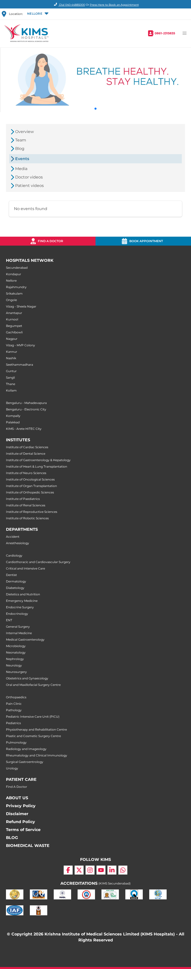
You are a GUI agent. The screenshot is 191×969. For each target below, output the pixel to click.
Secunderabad (17, 267)
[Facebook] (68, 870)
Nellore (11, 280)
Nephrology (15, 659)
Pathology (14, 710)
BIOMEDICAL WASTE (27, 845)
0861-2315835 (165, 33)
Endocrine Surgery (20, 607)
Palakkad (13, 422)
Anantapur (14, 313)
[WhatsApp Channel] (122, 870)
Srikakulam (14, 293)
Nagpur (11, 339)
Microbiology (16, 646)
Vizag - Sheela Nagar (21, 306)
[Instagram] (90, 870)
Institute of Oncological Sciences (30, 479)
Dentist (11, 575)
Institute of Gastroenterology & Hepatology (38, 460)
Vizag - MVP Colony (20, 345)
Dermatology (16, 581)
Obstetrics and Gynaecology (27, 678)
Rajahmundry (16, 287)
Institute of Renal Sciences (25, 505)
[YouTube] (100, 870)
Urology (12, 768)
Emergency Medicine (22, 601)
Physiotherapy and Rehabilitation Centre (36, 729)
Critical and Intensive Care (25, 568)
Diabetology (15, 588)
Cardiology (14, 555)
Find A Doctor (16, 787)
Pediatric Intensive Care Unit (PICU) (32, 716)
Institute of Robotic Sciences (27, 518)
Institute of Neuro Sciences (26, 473)
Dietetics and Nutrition (23, 594)
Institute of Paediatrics (23, 499)
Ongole (11, 300)
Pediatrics (13, 723)
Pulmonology (16, 742)
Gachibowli (14, 332)
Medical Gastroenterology (25, 639)
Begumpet (14, 326)
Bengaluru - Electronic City (26, 409)
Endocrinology (17, 614)
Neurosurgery (16, 672)
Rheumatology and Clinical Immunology (36, 755)
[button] (37, 13)
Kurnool (12, 319)
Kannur (11, 351)
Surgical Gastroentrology (24, 762)
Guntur (11, 371)
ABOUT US (17, 797)
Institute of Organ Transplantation (31, 486)
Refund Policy (20, 821)
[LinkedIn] (111, 870)
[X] (79, 870)
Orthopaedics (16, 697)
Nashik (11, 358)
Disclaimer (17, 813)
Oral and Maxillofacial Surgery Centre (33, 685)
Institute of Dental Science (25, 453)
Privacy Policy (21, 805)
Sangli (10, 377)
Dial (71, 4)
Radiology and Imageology (26, 749)
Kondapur (13, 274)
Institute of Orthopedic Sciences (30, 492)
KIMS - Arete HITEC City (24, 429)
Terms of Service (23, 829)
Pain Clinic (14, 703)
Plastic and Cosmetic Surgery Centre (33, 736)
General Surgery (18, 626)
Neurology (14, 665)
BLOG (12, 837)
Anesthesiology (17, 543)
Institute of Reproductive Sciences (31, 512)
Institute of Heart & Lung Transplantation (36, 466)
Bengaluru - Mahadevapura (26, 403)
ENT (9, 620)
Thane (10, 384)
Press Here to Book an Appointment (114, 4)
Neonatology (16, 652)
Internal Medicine (19, 633)
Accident (12, 536)
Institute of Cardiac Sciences (27, 447)
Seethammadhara (19, 364)
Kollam (11, 390)
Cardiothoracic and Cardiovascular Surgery (38, 562)
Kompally (13, 416)
